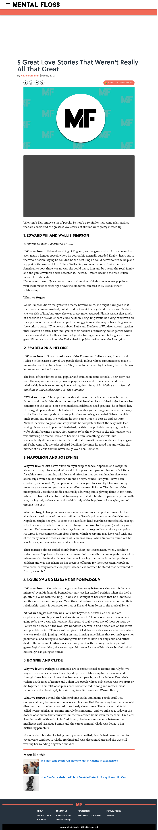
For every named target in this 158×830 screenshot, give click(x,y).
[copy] (42, 82)
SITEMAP (110, 815)
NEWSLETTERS (84, 810)
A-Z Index (41, 819)
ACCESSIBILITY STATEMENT (90, 815)
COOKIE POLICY (44, 815)
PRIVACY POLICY (113, 810)
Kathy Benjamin (30, 75)
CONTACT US (61, 810)
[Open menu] (8, 4)
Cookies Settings (63, 819)
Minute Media (73, 827)
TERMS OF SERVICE (64, 815)
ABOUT (40, 810)
